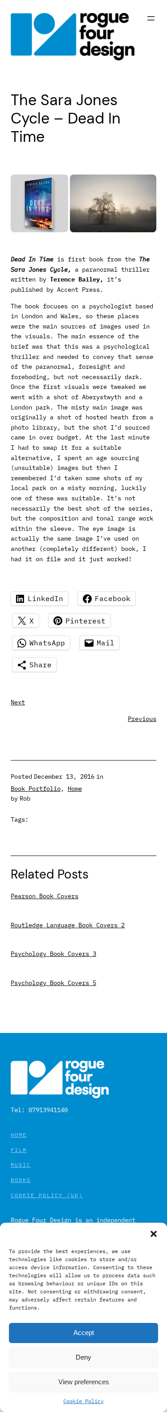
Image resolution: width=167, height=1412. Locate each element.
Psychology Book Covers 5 (53, 983)
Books (21, 1180)
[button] (153, 1233)
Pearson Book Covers (44, 896)
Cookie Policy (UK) (47, 1195)
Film (19, 1150)
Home (75, 789)
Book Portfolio (36, 789)
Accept (83, 1332)
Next (18, 702)
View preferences (83, 1382)
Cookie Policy (83, 1401)
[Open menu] (151, 18)
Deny (83, 1357)
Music (21, 1164)
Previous (142, 719)
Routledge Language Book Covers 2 (68, 925)
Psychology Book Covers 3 (53, 954)
